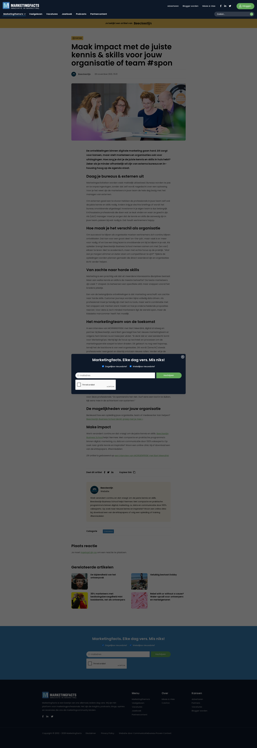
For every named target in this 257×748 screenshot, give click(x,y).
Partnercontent (98, 14)
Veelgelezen (35, 14)
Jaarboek (67, 14)
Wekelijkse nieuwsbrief (144, 366)
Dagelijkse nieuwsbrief (116, 366)
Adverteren (173, 6)
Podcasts (81, 14)
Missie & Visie (208, 6)
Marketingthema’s (13, 14)
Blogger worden (190, 6)
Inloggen (246, 6)
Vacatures (52, 14)
